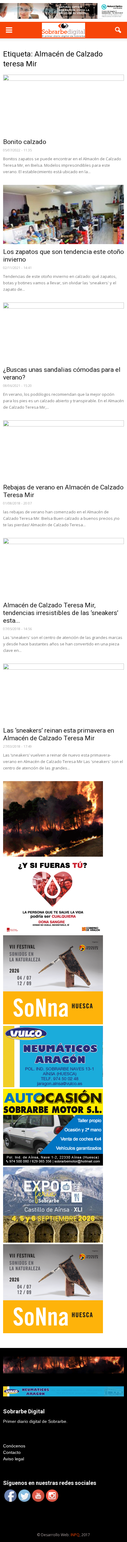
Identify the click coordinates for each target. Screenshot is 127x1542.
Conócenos (14, 1445)
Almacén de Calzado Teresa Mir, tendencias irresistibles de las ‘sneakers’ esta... (60, 613)
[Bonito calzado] (63, 104)
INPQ (75, 1534)
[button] (118, 30)
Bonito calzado (24, 142)
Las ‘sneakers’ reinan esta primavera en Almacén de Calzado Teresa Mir (58, 734)
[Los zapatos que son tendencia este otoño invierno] (63, 214)
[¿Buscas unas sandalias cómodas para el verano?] (63, 332)
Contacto (12, 1452)
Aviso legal (13, 1458)
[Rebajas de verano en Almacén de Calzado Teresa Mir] (63, 450)
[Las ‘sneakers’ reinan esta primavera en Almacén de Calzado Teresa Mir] (63, 693)
